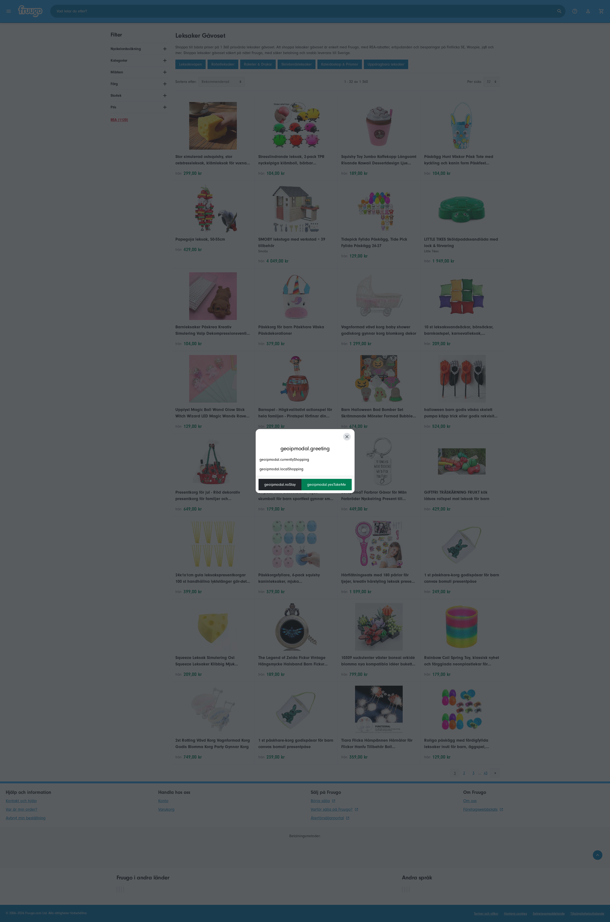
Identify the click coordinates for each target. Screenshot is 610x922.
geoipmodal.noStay (280, 484)
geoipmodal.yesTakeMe (326, 484)
